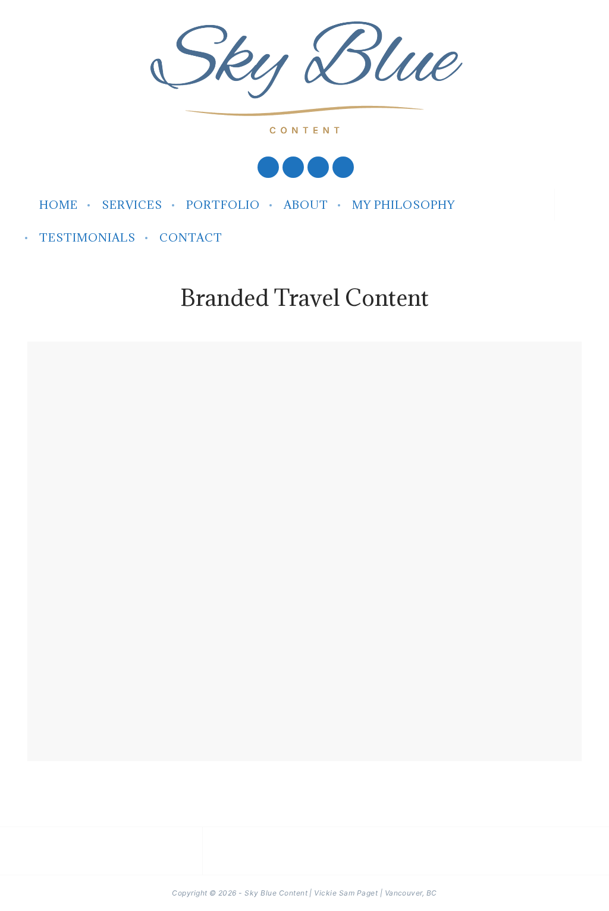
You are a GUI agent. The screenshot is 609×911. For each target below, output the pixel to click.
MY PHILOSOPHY (403, 205)
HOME (58, 205)
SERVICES (132, 205)
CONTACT (190, 237)
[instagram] (318, 167)
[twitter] (293, 167)
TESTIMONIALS (87, 237)
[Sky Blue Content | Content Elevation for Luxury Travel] (304, 77)
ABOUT (306, 205)
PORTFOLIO (223, 205)
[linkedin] (342, 167)
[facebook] (268, 167)
